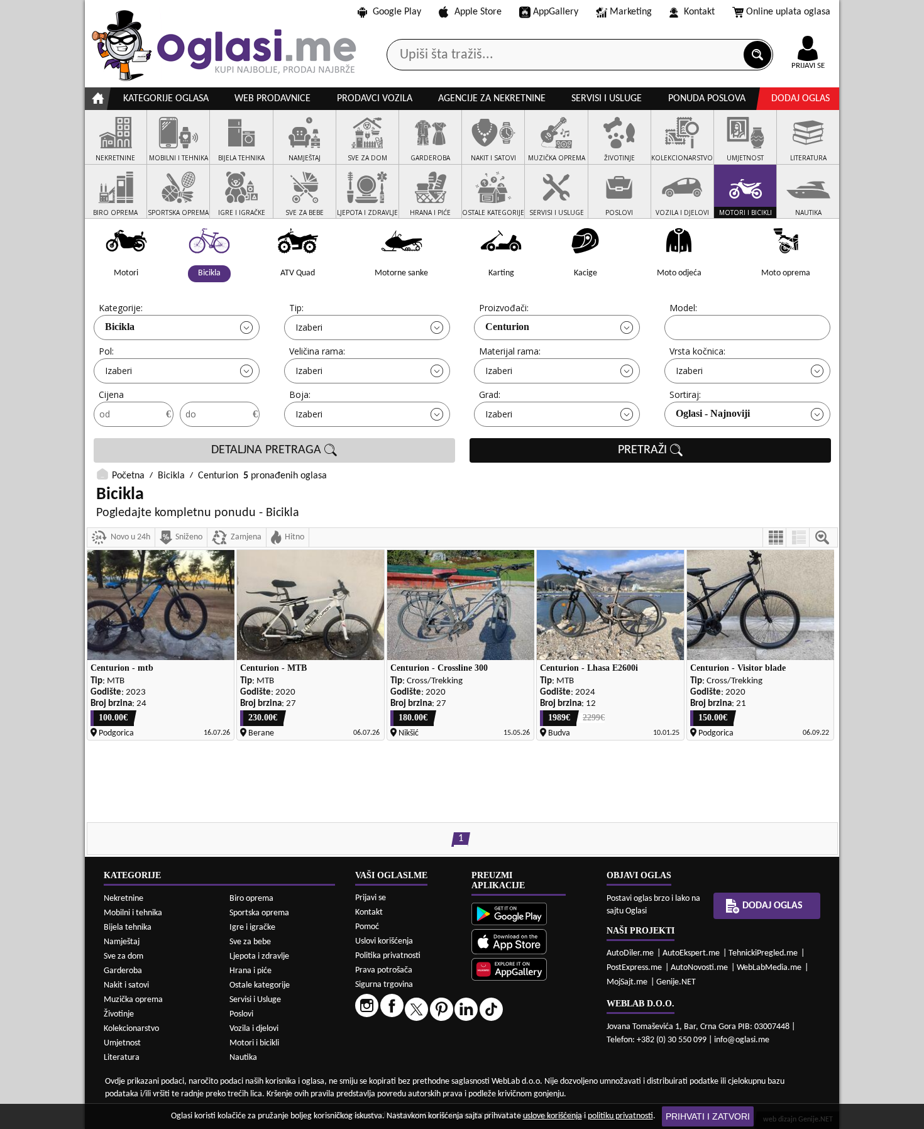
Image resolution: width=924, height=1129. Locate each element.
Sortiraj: (685, 394)
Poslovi (241, 1014)
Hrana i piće (250, 971)
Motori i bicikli (254, 1043)
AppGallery (555, 12)
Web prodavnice (272, 99)
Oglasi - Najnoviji (713, 413)
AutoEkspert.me (691, 953)
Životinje (119, 1014)
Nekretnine (123, 898)
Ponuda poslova (706, 99)
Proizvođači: (504, 308)
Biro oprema (251, 898)
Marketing (631, 12)
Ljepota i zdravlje (259, 956)
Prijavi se (370, 898)
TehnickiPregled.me (763, 953)
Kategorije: (121, 308)
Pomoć (367, 927)
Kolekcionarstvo (131, 1028)
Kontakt (699, 12)
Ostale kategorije (259, 985)
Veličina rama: (317, 351)
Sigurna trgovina (384, 984)
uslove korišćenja (552, 1116)
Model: (683, 308)
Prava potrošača (383, 970)
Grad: (489, 394)
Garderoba (123, 971)
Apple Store (478, 12)
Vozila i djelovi (253, 1028)
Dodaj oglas (800, 99)
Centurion (507, 326)
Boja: (300, 394)
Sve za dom (123, 956)
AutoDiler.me (630, 953)
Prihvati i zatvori (708, 1116)
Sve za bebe (250, 942)
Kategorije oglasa (166, 99)
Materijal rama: (510, 351)
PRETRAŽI (644, 450)
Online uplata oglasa (788, 12)
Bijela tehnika (127, 927)
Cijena (111, 394)
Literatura (122, 1057)
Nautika (243, 1057)
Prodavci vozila (374, 99)
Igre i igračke (252, 927)
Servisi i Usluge (255, 1000)
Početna (128, 476)
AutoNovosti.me (699, 967)
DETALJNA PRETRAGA (267, 450)
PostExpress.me (634, 967)
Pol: (106, 351)
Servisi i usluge (606, 99)
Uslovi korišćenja (384, 941)
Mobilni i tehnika (133, 913)
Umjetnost (122, 1043)
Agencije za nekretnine (492, 99)
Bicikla (120, 326)
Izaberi (308, 327)
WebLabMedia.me (769, 967)
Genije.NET (676, 982)
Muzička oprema (133, 1000)
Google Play (397, 12)
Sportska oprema (259, 913)
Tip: (296, 308)
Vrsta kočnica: (697, 351)
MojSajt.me (627, 982)
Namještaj (122, 942)
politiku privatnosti (620, 1116)
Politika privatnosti (388, 956)
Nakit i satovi (126, 985)
